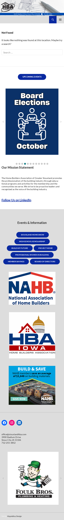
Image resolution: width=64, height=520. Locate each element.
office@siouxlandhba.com (14, 434)
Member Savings (16, 261)
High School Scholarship (32, 241)
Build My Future (19, 248)
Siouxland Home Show (32, 235)
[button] (17, 164)
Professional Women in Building (32, 255)
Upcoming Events (32, 77)
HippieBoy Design (14, 516)
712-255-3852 (9, 442)
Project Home (45, 248)
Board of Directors (45, 261)
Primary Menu (60, 19)
